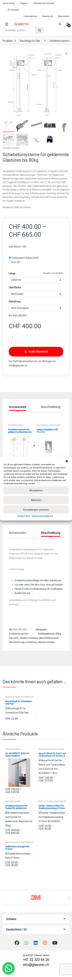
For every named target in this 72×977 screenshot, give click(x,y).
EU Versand (13, 9)
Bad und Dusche (56, 749)
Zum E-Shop (9, 3)
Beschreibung (50, 407)
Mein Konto (63, 16)
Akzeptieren (36, 490)
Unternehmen (30, 16)
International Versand (43, 3)
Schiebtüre (31, 642)
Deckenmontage (29, 638)
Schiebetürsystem (60, 40)
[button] (67, 461)
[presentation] (68, 898)
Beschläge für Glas (30, 40)
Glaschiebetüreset (49, 638)
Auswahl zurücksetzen (53, 273)
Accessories (17, 407)
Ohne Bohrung (16, 642)
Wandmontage (46, 642)
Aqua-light (43, 749)
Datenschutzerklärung (42, 516)
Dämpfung (14, 301)
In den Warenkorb (38, 351)
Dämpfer (14, 638)
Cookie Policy (23, 516)
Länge (12, 273)
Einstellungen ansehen (36, 509)
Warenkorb (47, 16)
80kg (58, 633)
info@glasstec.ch (18, 365)
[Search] (39, 30)
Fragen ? (24, 3)
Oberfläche (15, 287)
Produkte (8, 40)
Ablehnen (36, 500)
